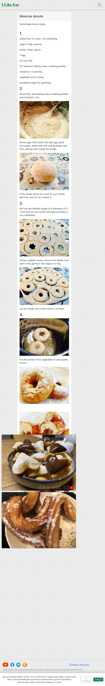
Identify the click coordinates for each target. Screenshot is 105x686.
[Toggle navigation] (99, 5)
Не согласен (86, 679)
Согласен (98, 679)
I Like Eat (10, 4)
